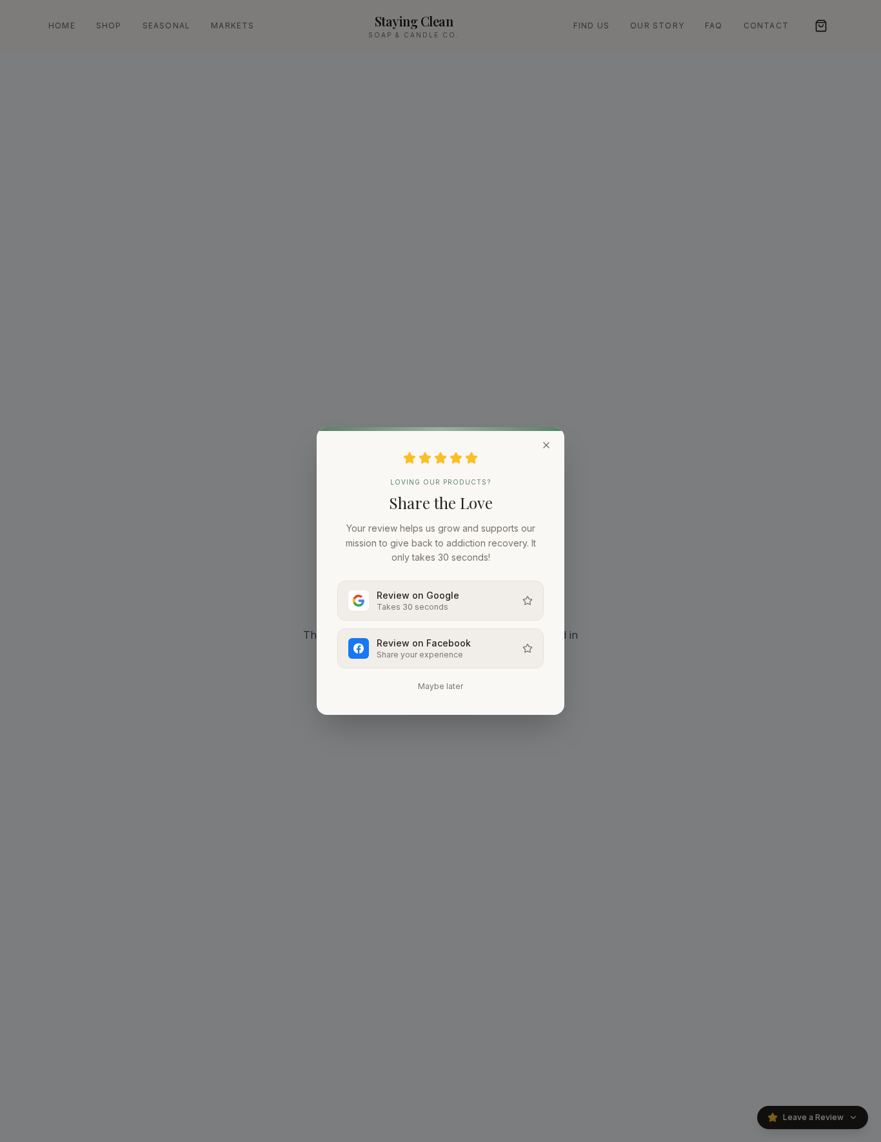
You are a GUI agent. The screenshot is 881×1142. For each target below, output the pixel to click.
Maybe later (440, 686)
